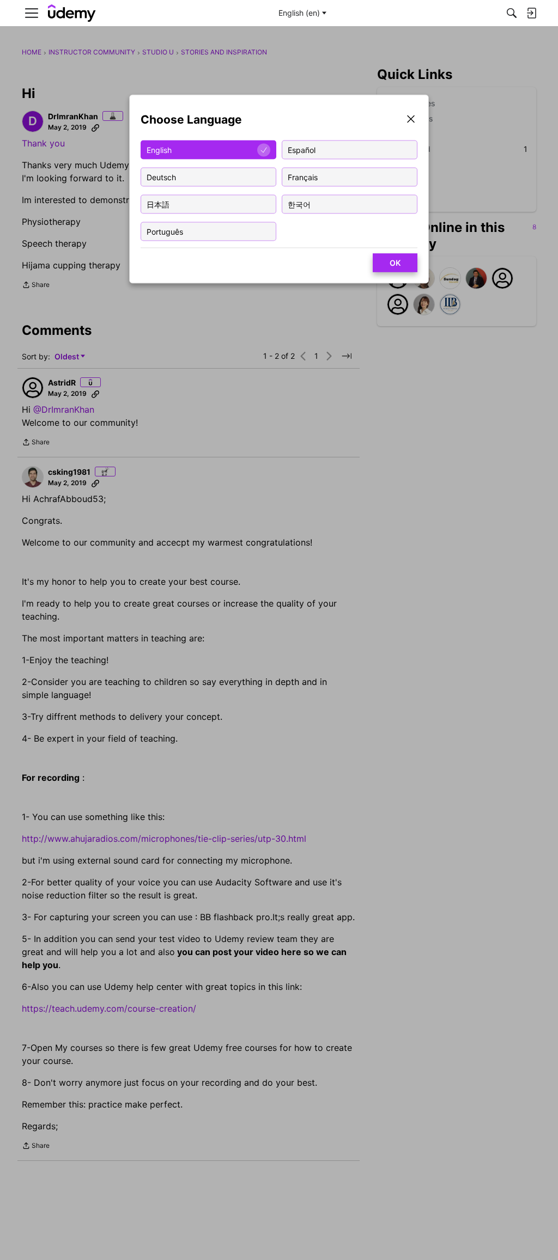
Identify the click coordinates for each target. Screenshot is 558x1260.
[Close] (410, 120)
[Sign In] (531, 13)
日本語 (158, 204)
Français (303, 176)
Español (302, 149)
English (159, 149)
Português (165, 231)
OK (395, 262)
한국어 (299, 204)
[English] (72, 13)
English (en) (299, 12)
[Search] (511, 13)
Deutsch (161, 176)
